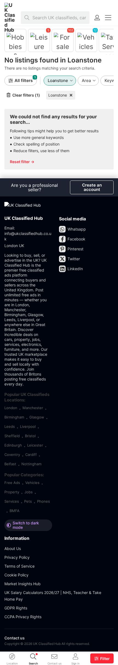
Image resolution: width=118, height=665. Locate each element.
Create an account (92, 187)
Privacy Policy (17, 557)
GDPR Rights (15, 608)
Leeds (9, 426)
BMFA (14, 510)
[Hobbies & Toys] (15, 40)
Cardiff (31, 454)
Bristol (30, 436)
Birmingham (14, 417)
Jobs (28, 492)
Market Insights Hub (22, 583)
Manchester (33, 408)
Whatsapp (77, 229)
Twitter (74, 258)
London (10, 408)
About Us (12, 548)
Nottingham (31, 464)
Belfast (10, 464)
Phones (43, 501)
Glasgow (36, 417)
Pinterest (75, 249)
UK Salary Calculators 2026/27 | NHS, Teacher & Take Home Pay (52, 595)
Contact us (14, 638)
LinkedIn (75, 268)
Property (11, 492)
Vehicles (32, 482)
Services (11, 501)
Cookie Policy (16, 575)
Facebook (76, 239)
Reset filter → (22, 161)
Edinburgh (13, 445)
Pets (28, 501)
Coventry (12, 454)
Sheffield (12, 436)
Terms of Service (19, 566)
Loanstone (57, 95)
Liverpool (28, 426)
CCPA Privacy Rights (22, 616)
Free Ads (12, 482)
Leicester (35, 445)
